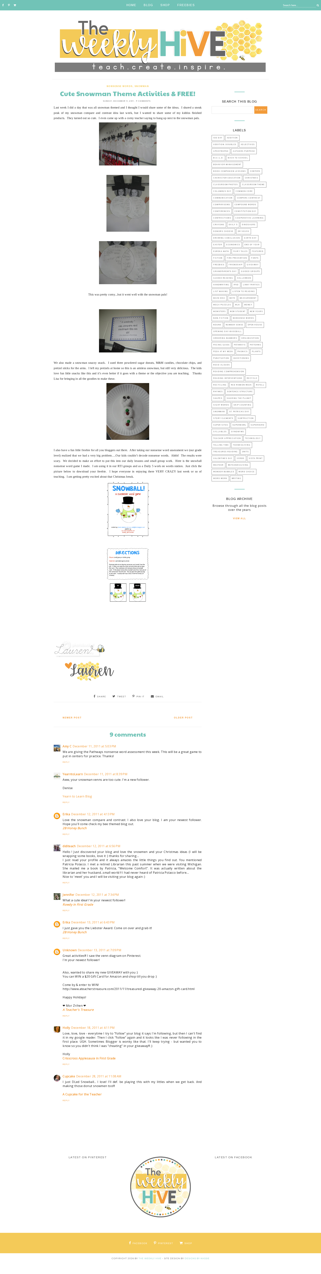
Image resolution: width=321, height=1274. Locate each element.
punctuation (221, 358)
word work (220, 478)
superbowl (239, 425)
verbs (240, 458)
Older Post (183, 717)
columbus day (222, 191)
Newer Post (72, 717)
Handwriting (221, 285)
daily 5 (233, 225)
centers (255, 171)
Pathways (240, 345)
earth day (250, 238)
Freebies (186, 5)
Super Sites (220, 425)
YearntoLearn (73, 774)
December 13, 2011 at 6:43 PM (93, 922)
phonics (242, 351)
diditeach (69, 846)
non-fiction (220, 318)
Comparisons (221, 204)
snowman (141, 86)
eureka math (221, 251)
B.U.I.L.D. (218, 158)
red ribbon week (241, 385)
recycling (220, 385)
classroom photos (225, 184)
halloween (244, 278)
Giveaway (253, 265)
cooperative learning (249, 218)
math (232, 298)
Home (131, 5)
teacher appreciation (227, 438)
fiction (218, 258)
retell (260, 385)
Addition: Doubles (224, 144)
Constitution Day (245, 211)
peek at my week (223, 351)
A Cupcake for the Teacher (82, 1094)
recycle (252, 378)
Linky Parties (251, 285)
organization (250, 338)
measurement (248, 298)
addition (232, 138)
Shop (165, 5)
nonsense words (120, 86)
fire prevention (237, 258)
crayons (218, 225)
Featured (257, 251)
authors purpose (244, 151)
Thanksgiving (241, 445)
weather (218, 465)
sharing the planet (239, 398)
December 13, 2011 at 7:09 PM (99, 950)
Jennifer (68, 895)
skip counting (243, 405)
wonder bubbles (223, 472)
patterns (255, 345)
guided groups (250, 271)
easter (217, 245)
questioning (241, 358)
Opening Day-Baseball (227, 331)
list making (220, 291)
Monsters (219, 311)
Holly (66, 1028)
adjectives (248, 144)
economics (233, 245)
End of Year (252, 245)
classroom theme (253, 184)
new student (238, 311)
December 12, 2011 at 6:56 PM (98, 846)
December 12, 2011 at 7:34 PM (97, 895)
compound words (245, 204)
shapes (217, 398)
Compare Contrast (248, 198)
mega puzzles (222, 305)
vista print (256, 458)
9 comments (143, 101)
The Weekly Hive (150, 1258)
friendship (235, 265)
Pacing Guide (221, 345)
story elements (223, 418)
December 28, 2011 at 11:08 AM (98, 1076)
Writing (236, 478)
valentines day (222, 458)
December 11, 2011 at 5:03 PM (94, 746)
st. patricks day (239, 412)
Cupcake (69, 1076)
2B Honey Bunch (75, 828)
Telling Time (221, 445)
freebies (218, 265)
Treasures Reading (225, 452)
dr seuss (243, 231)
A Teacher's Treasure (78, 1010)
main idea (219, 298)
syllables (220, 432)
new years (256, 311)
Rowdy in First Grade (78, 904)
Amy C (67, 746)
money (248, 305)
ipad (236, 285)
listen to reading (243, 291)
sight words (221, 405)
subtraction (246, 418)
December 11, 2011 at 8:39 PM (105, 774)
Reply (66, 762)
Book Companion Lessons (229, 171)
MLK (237, 305)
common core (244, 191)
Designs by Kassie (197, 1258)
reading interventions (227, 378)
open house (255, 325)
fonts (255, 258)
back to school (238, 158)
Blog (148, 5)
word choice (247, 472)
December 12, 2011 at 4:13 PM (93, 814)
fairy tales (240, 251)
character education (227, 178)
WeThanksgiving (238, 465)
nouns (217, 325)
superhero (258, 425)
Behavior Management (227, 164)
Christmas (251, 178)
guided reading (223, 278)
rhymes (218, 391)
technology (253, 438)
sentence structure (240, 391)
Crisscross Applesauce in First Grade (89, 1058)
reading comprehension (228, 371)
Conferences (221, 211)
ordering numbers (225, 338)
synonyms (237, 432)
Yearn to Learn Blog (77, 796)
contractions (222, 218)
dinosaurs (249, 225)
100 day (218, 138)
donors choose (223, 231)
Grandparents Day (225, 271)
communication (223, 198)
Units (245, 452)
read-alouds (221, 365)
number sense (234, 325)
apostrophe (220, 151)
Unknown (70, 950)
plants (256, 351)
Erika (66, 814)
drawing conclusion (226, 238)
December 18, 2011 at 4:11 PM (93, 1028)
